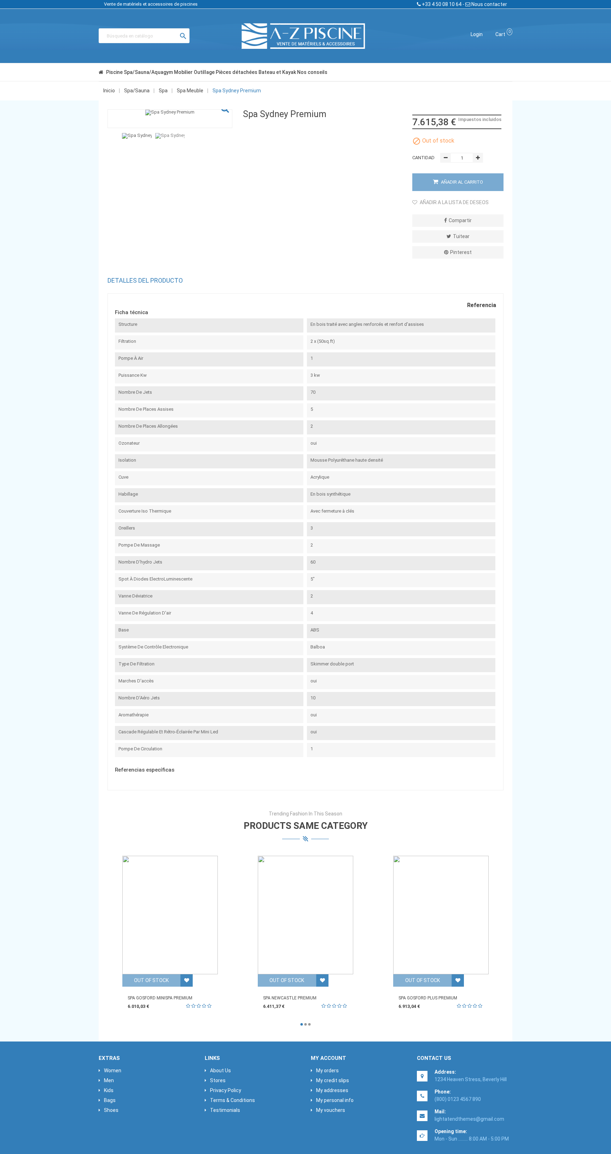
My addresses (332, 1090)
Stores (218, 1080)
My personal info (335, 1100)
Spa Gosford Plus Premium (427, 998)
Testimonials (225, 1110)
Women (112, 1070)
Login (477, 34)
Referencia (481, 305)
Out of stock (151, 980)
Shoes (111, 1110)
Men (109, 1080)
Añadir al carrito (461, 182)
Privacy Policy (225, 1090)
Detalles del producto (145, 280)
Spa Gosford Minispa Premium (160, 998)
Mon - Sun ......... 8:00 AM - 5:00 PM (472, 1139)
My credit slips (332, 1080)
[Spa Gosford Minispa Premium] (170, 915)
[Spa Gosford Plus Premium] (441, 915)
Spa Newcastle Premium (289, 998)
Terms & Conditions (232, 1100)
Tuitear (461, 236)
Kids (109, 1090)
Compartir (460, 220)
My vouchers (330, 1110)
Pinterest (461, 252)
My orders (327, 1070)
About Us (220, 1070)
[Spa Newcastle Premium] (305, 915)
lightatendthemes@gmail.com (469, 1119)
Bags (110, 1100)
